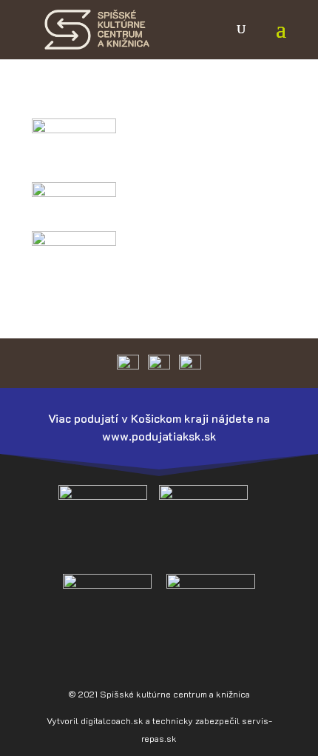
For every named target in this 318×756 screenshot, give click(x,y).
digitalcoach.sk (112, 720)
